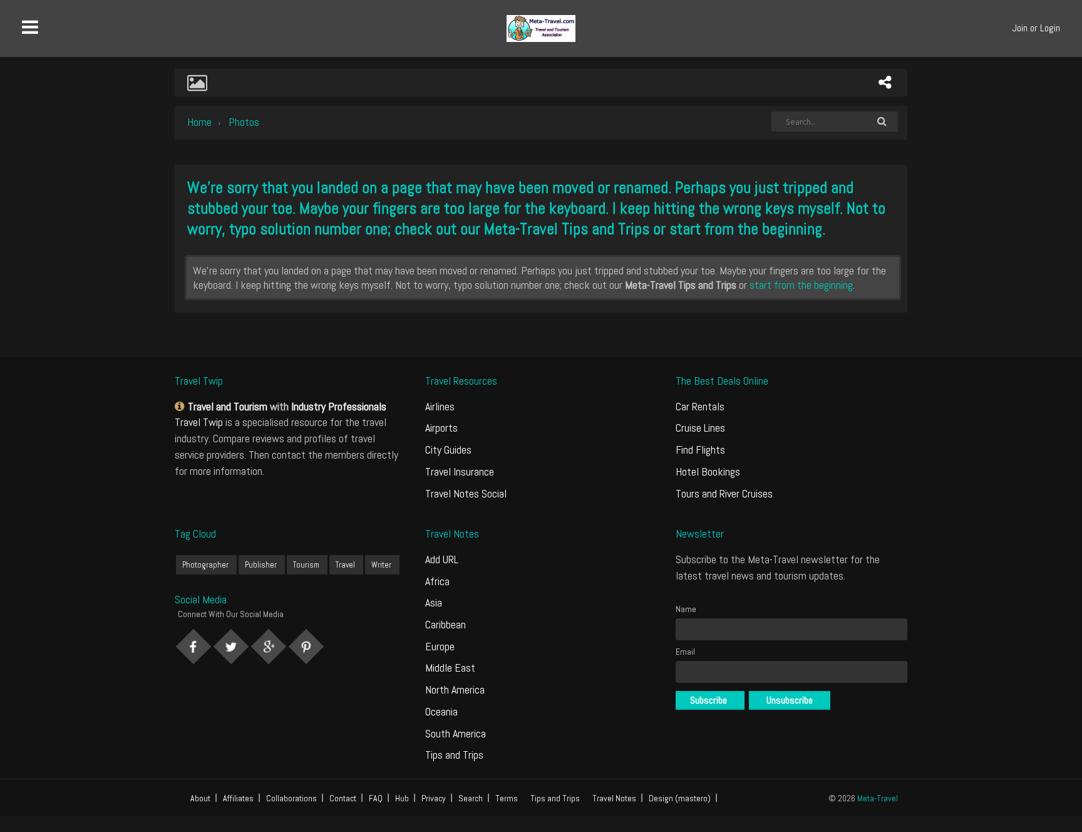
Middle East (450, 667)
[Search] (881, 121)
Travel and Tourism (227, 406)
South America (455, 733)
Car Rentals (700, 406)
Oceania (441, 711)
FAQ (376, 798)
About (200, 798)
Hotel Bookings (708, 471)
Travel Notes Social (466, 493)
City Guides (448, 449)
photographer (205, 564)
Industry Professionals (338, 406)
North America (455, 689)
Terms (506, 798)
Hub (402, 798)
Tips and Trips (454, 754)
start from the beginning (745, 229)
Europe (440, 646)
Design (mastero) (680, 798)
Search (470, 798)
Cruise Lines (700, 427)
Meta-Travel (877, 798)
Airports (441, 427)
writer (381, 564)
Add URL (441, 559)
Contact (342, 798)
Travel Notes (614, 798)
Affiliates (238, 798)
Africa (437, 581)
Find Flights (700, 449)
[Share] (885, 83)
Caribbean (445, 624)
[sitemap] (181, 406)
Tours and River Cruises (724, 493)
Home (199, 122)
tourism (306, 564)
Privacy (433, 798)
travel (345, 564)
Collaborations (291, 798)
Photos (244, 122)
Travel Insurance (459, 471)
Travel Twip (199, 422)
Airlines (440, 406)
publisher (261, 564)
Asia (433, 602)
